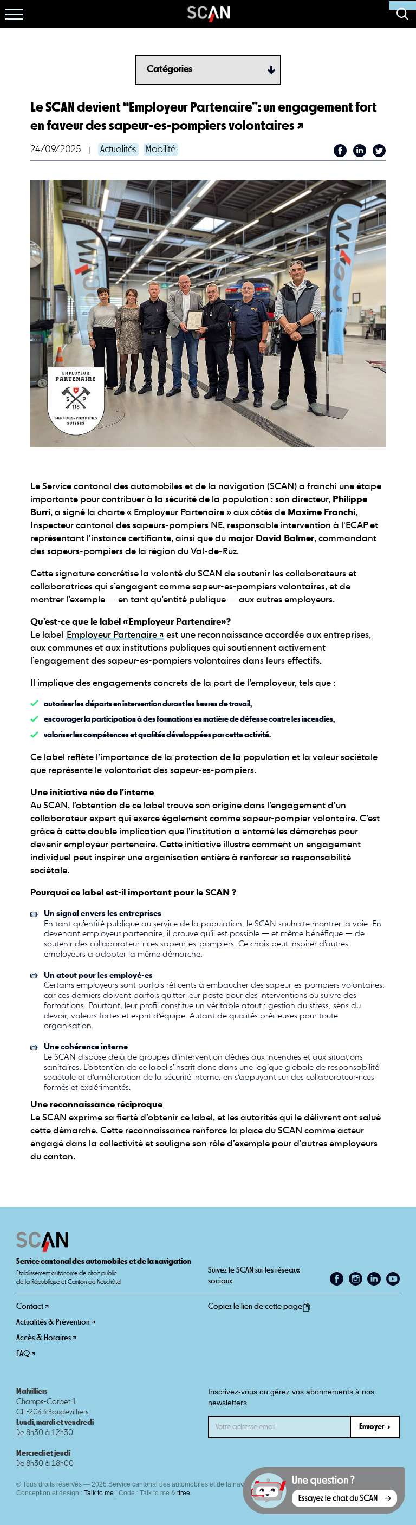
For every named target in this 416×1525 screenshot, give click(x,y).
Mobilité (161, 149)
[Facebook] (336, 1279)
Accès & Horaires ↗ (46, 1338)
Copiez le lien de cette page (255, 1306)
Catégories (169, 69)
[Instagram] (355, 1279)
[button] (14, 14)
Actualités (118, 149)
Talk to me (99, 1493)
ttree (183, 1493)
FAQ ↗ (25, 1353)
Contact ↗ (32, 1306)
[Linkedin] (374, 1279)
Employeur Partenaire (112, 635)
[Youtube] (393, 1279)
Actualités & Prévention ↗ (55, 1322)
